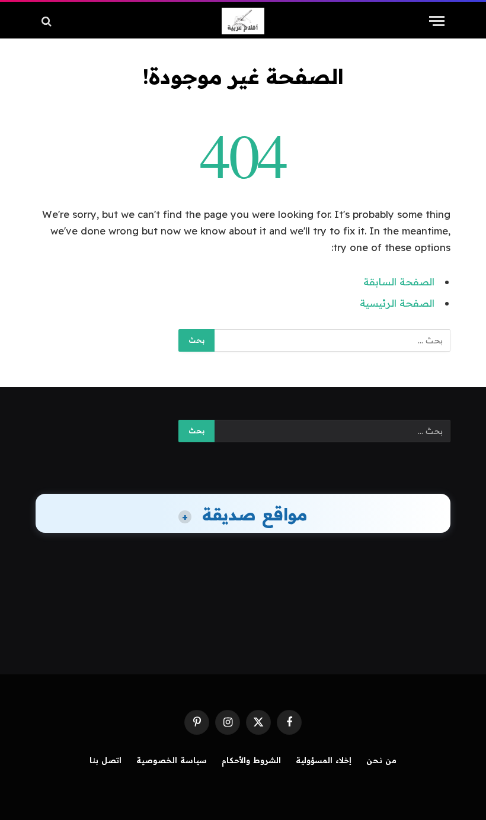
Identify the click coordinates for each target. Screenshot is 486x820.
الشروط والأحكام (251, 760)
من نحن (381, 760)
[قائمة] (437, 21)
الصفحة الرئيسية (397, 303)
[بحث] (47, 21)
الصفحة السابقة (398, 281)
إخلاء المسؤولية (323, 760)
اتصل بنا (105, 760)
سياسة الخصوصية (171, 760)
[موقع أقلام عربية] (243, 21)
